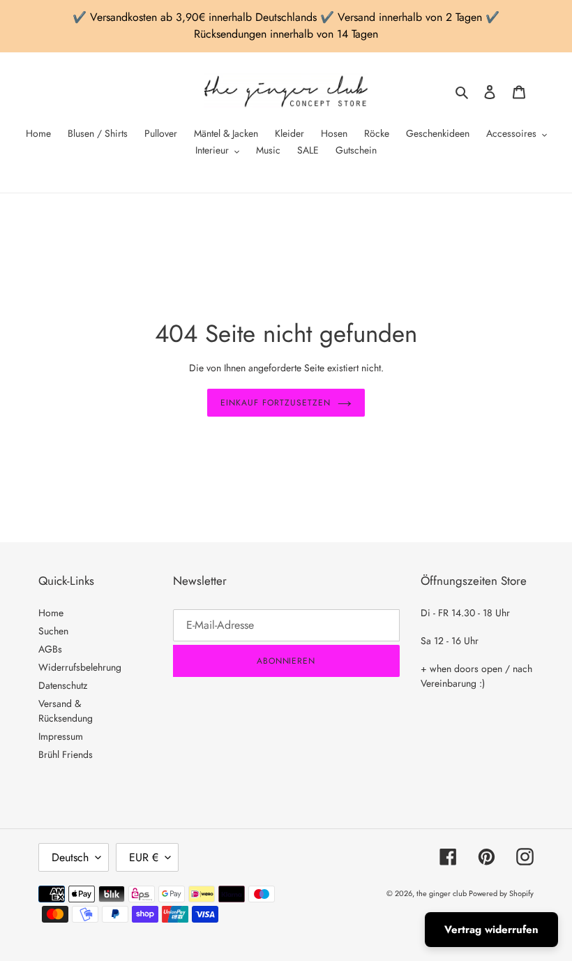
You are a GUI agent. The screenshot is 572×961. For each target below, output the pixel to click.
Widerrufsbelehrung (79, 667)
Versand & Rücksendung (65, 710)
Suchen (53, 631)
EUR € (143, 857)
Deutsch (70, 857)
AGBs (50, 649)
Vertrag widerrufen (491, 929)
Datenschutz (62, 685)
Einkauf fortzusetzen (275, 402)
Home (50, 613)
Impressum (60, 736)
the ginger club (442, 893)
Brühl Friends (65, 754)
